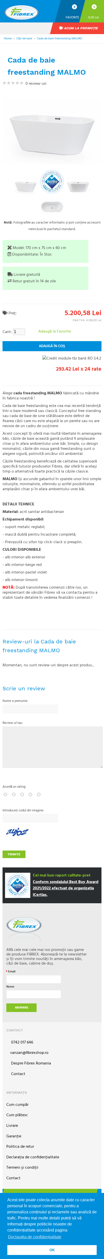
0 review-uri (34, 83)
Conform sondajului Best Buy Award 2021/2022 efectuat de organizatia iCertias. (65, 888)
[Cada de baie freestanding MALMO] (25, 185)
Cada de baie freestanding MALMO (59, 38)
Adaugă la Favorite (54, 331)
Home (8, 38)
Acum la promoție (80, 28)
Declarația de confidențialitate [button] (34, 1237)
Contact (17, 1074)
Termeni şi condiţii (22, 1168)
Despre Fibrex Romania (30, 1063)
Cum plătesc (17, 1115)
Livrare (12, 1126)
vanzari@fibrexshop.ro (29, 1053)
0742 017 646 (21, 1042)
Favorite (72, 17)
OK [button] (52, 1250)
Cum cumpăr (17, 1105)
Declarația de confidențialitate (32, 1157)
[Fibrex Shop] (28, 11)
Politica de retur (20, 1147)
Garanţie (13, 1136)
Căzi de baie (24, 38)
